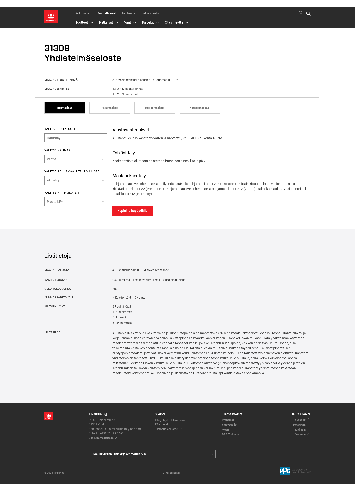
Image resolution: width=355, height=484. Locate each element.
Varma (249, 189)
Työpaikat (228, 420)
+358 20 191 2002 (112, 433)
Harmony (144, 194)
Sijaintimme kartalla (101, 438)
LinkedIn (300, 429)
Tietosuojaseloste (166, 429)
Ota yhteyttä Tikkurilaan (170, 420)
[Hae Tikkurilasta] (308, 13)
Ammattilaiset (106, 13)
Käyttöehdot (162, 424)
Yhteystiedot (229, 424)
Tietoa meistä (150, 13)
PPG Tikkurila (230, 434)
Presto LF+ (155, 189)
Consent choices (171, 472)
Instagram (299, 424)
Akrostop (228, 184)
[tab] (65, 107)
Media (225, 429)
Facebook (299, 420)
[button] (300, 13)
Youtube (300, 434)
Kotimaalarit (83, 13)
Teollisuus (128, 13)
